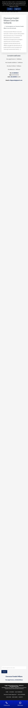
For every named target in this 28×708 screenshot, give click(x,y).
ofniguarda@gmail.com (15, 80)
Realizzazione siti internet (20, 687)
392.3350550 (14, 77)
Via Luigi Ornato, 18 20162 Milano (14, 680)
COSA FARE (8, 697)
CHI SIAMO (11, 692)
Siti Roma (21, 688)
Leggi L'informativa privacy (11, 685)
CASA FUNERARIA (18, 692)
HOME (7, 692)
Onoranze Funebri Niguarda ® (10, 694)
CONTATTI (21, 697)
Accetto (9, 9)
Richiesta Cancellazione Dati (16, 686)
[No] (26, 6)
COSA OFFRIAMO (21, 694)
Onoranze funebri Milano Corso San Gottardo (11, 20)
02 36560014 (15, 73)
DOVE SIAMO (15, 697)
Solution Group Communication (12, 688)
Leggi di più (17, 9)
